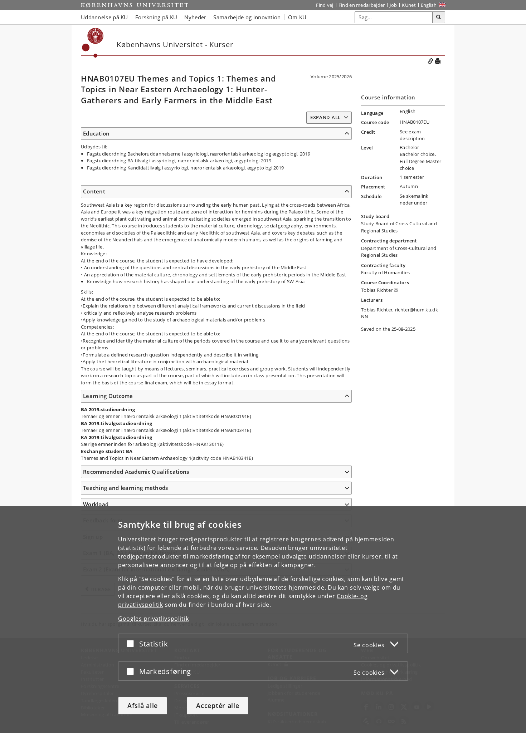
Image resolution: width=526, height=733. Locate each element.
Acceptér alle (217, 705)
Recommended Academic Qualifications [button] (136, 471)
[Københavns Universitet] (134, 5)
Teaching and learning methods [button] (125, 487)
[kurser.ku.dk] (93, 43)
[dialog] (263, 619)
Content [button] (94, 191)
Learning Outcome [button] (108, 395)
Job (393, 5)
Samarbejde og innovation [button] (247, 17)
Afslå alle (142, 705)
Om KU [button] (297, 17)
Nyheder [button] (195, 17)
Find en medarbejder (362, 5)
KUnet (409, 5)
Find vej (324, 5)
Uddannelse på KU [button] (104, 17)
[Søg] (438, 17)
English (429, 5)
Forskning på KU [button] (156, 17)
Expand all (325, 117)
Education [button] (96, 133)
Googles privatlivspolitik (153, 619)
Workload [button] (95, 504)
